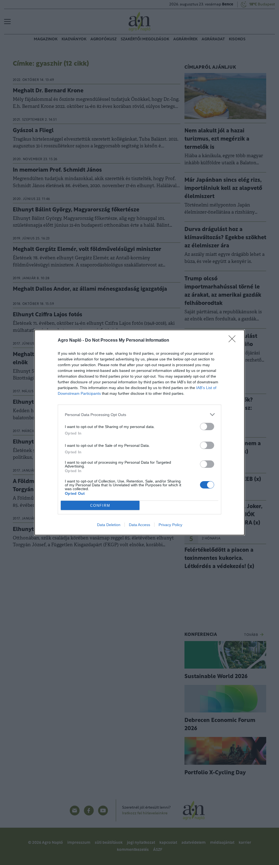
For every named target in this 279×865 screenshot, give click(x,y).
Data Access (139, 525)
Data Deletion (108, 525)
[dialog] (139, 432)
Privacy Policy (170, 525)
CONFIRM (100, 505)
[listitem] (139, 414)
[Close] (234, 340)
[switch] (207, 426)
